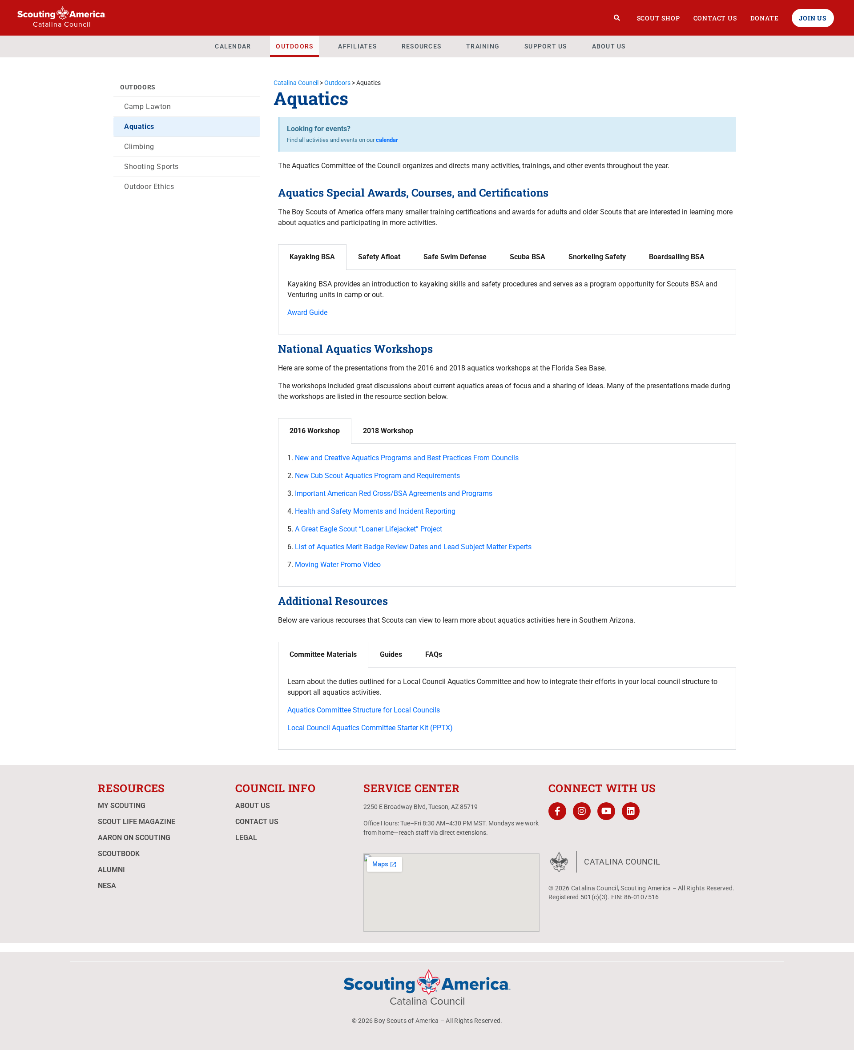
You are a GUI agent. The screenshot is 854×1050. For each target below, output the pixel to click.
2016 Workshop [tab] (315, 430)
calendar (387, 140)
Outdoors (294, 46)
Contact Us (715, 18)
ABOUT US (252, 805)
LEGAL (246, 837)
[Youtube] (606, 811)
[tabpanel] (507, 302)
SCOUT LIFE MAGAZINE (136, 821)
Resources (421, 46)
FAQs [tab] (433, 654)
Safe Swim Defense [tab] (455, 257)
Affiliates (357, 46)
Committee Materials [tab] (323, 654)
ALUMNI (111, 869)
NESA (107, 885)
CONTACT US (256, 821)
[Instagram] (582, 811)
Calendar (233, 46)
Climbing (139, 146)
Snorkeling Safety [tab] (597, 257)
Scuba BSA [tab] (527, 257)
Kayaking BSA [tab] (312, 257)
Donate (764, 18)
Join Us (813, 18)
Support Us (545, 46)
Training (483, 46)
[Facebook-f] (557, 811)
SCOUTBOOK (119, 853)
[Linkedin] (631, 811)
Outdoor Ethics (149, 186)
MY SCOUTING (121, 805)
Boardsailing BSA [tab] (677, 257)
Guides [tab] (391, 654)
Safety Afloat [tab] (379, 257)
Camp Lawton (147, 106)
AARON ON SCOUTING (134, 837)
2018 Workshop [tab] (388, 430)
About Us (609, 46)
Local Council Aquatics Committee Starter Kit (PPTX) (370, 728)
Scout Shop (658, 18)
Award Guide (307, 312)
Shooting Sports (151, 166)
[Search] (617, 17)
